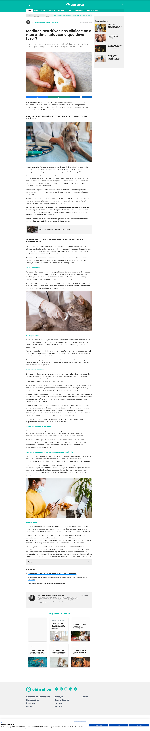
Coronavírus (32, 700)
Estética (43, 10)
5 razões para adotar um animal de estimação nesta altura (46, 583)
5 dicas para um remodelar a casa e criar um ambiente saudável (58, 626)
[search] (122, 5)
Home (29, 10)
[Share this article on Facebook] (37, 97)
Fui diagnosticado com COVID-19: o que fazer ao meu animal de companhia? (52, 573)
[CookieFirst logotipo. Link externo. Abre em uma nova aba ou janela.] (2, 722)
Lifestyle (58, 696)
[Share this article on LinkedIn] (81, 97)
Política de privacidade (80, 721)
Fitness (69, 10)
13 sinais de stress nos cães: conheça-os (80, 652)
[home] (75, 4)
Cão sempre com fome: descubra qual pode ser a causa (58, 652)
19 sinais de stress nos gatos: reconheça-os (79, 626)
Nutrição (52, 10)
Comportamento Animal (80, 620)
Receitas (61, 10)
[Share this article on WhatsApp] (59, 97)
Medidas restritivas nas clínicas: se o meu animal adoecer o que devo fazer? (73, 15)
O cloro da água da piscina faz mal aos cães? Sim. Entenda (37, 652)
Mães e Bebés (79, 10)
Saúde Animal (47, 16)
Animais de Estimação (92, 10)
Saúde (36, 10)
